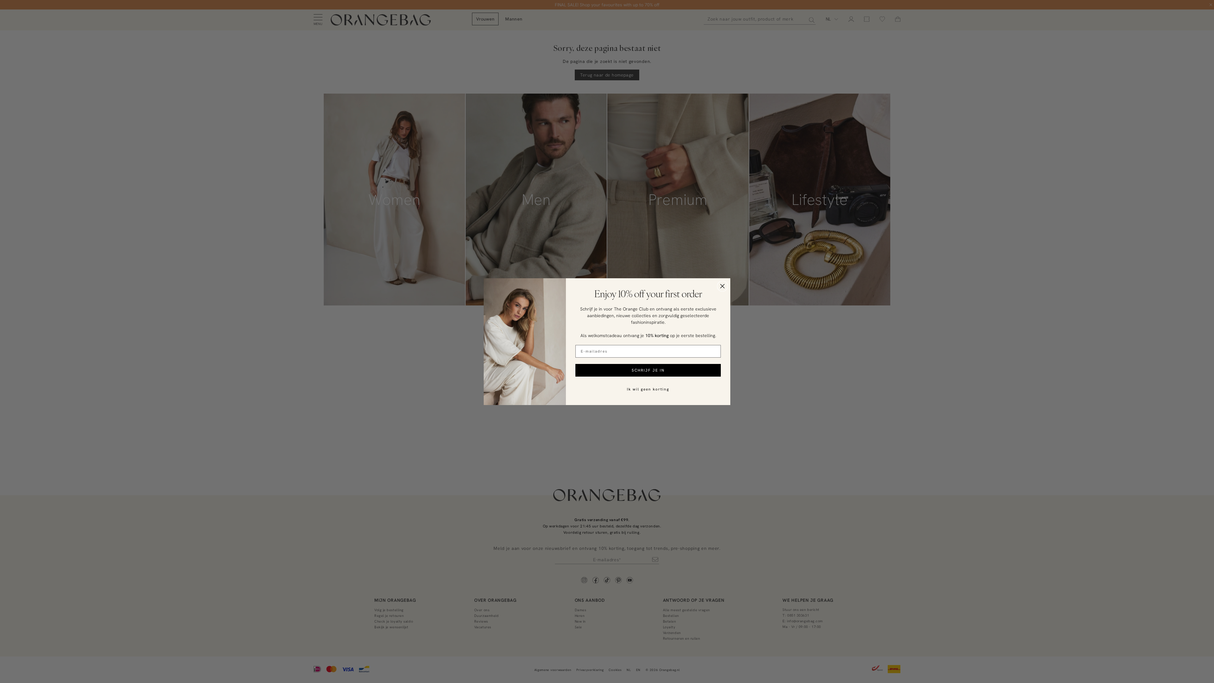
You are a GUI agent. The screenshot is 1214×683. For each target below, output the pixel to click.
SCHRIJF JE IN (648, 370)
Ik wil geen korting (648, 389)
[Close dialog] (722, 286)
